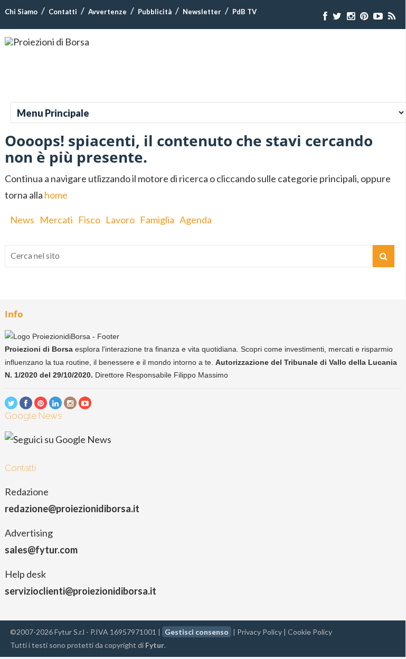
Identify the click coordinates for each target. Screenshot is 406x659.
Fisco (89, 219)
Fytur (154, 645)
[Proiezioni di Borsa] (47, 42)
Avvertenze (107, 11)
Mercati (56, 219)
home (56, 195)
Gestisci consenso (197, 631)
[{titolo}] (325, 16)
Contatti (63, 11)
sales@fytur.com (41, 550)
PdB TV (244, 11)
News (22, 219)
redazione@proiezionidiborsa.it (72, 508)
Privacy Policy (259, 631)
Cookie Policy (310, 631)
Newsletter (202, 11)
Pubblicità (155, 11)
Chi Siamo (21, 11)
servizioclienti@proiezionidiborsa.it (80, 591)
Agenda (196, 219)
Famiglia (157, 219)
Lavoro (120, 219)
